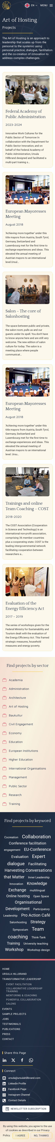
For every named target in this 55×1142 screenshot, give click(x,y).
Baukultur (16, 715)
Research (15, 795)
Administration (19, 688)
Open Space (41, 896)
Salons (11, 1003)
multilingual (37, 890)
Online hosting (18, 896)
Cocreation (11, 837)
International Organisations (27, 768)
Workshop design (38, 950)
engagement (12, 850)
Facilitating (37, 864)
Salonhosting (18, 922)
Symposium (20, 929)
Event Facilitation (18, 984)
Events (7, 1009)
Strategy (38, 921)
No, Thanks (41, 1135)
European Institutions (23, 750)
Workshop (14, 949)
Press (6, 1034)
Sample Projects (14, 1014)
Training (14, 803)
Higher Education (21, 759)
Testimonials (11, 1024)
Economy (15, 733)
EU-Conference (37, 849)
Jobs (5, 1019)
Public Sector (18, 786)
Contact (8, 1039)
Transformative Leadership (21, 979)
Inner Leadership (39, 877)
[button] (31, 5)
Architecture (17, 697)
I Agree (20, 1135)
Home (6, 969)
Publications (11, 1029)
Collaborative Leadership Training (24, 990)
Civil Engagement (21, 724)
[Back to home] (6, 5)
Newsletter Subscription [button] (27, 1108)
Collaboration (36, 836)
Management (18, 777)
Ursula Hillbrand (14, 974)
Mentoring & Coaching (21, 995)
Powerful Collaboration (23, 999)
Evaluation (19, 857)
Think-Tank (38, 937)
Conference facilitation (27, 843)
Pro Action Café (35, 915)
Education (16, 741)
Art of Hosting (18, 706)
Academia (16, 680)
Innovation (16, 884)
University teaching (36, 943)
